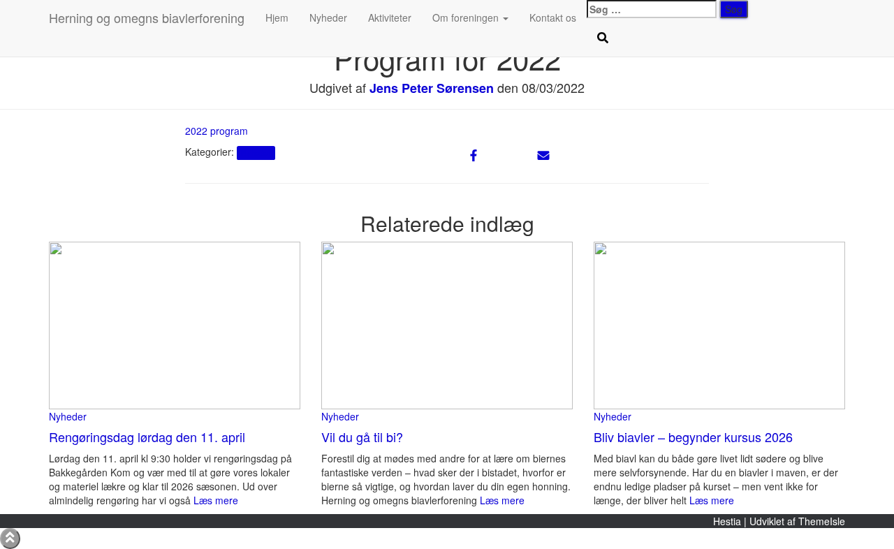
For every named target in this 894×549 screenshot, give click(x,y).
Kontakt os (552, 17)
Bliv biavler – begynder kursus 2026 (693, 436)
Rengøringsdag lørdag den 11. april (147, 436)
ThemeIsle (821, 521)
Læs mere (214, 500)
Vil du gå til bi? (362, 436)
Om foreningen (466, 17)
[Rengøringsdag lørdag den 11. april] (174, 324)
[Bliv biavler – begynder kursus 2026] (719, 324)
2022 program (216, 131)
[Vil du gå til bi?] (447, 324)
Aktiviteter (389, 17)
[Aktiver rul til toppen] (10, 538)
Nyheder (328, 17)
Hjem (276, 17)
